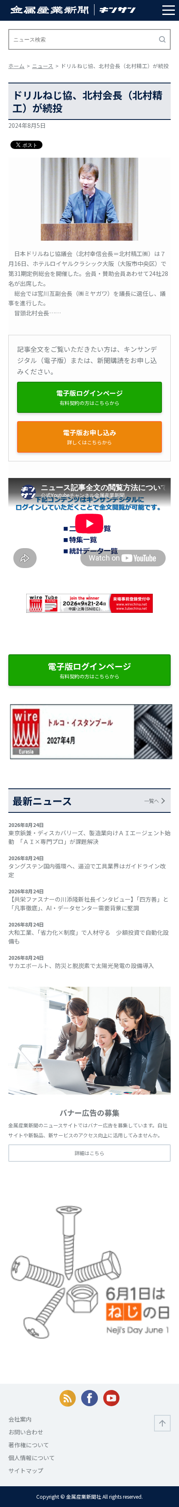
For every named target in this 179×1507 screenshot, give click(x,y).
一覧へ (151, 800)
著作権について (28, 1445)
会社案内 (20, 1419)
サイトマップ (25, 1470)
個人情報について (31, 1457)
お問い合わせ (25, 1432)
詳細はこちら (89, 1152)
